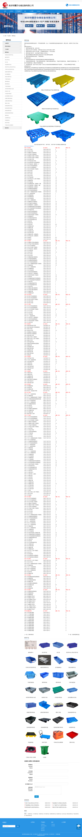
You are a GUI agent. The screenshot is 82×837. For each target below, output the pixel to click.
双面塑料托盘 (58, 813)
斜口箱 (6, 62)
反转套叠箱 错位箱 (8, 96)
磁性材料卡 (7, 57)
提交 (37, 796)
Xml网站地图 (58, 834)
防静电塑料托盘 (8, 110)
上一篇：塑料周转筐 (29, 634)
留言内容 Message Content (30, 789)
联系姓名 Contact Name (30, 766)
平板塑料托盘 (41, 813)
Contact (38, 11)
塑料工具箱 (7, 103)
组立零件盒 (7, 59)
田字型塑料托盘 (46, 813)
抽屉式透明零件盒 (8, 71)
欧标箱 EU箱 (7, 91)
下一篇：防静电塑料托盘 (73, 634)
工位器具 (43, 827)
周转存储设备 (43, 825)
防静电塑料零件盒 (8, 105)
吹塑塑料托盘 (7, 117)
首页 (5, 11)
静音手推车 (7, 122)
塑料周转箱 (7, 81)
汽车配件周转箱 (8, 93)
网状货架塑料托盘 (29, 815)
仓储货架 (43, 824)
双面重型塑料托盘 (53, 813)
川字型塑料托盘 (35, 813)
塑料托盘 (7, 115)
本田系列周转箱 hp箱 (9, 88)
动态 (25, 11)
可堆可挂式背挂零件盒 (9, 69)
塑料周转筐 (7, 83)
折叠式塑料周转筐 (8, 100)
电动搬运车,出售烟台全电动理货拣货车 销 (60, 803)
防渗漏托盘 (7, 120)
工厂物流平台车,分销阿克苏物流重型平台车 (60, 805)
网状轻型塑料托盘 (70, 813)
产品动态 (53, 824)
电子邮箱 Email (29, 784)
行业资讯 (53, 825)
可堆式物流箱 (7, 86)
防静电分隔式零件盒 (9, 54)
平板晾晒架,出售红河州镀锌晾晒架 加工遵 (32, 805)
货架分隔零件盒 (8, 76)
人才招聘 (31, 11)
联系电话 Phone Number (30, 779)
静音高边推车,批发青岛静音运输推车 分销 (32, 807)
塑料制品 (13, 35)
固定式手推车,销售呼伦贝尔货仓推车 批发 (60, 807)
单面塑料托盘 (30, 813)
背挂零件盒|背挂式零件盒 (10, 67)
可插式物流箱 (7, 79)
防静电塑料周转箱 (8, 108)
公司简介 (11, 11)
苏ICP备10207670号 (41, 835)
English (45, 11)
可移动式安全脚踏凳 (9, 125)
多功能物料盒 (7, 74)
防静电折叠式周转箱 (9, 113)
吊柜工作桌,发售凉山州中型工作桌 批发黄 (32, 803)
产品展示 (19, 11)
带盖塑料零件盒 (8, 64)
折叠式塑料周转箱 (8, 98)
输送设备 (43, 830)
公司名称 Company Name (30, 772)
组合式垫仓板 (63, 813)
